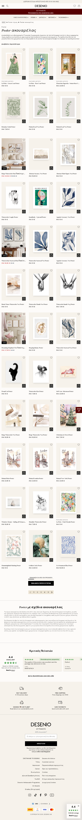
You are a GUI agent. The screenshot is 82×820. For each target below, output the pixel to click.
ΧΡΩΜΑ (33, 17)
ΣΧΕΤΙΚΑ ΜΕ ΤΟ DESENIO (31, 758)
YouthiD (37, 779)
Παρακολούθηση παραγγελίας (52, 765)
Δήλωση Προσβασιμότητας (31, 776)
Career (37, 769)
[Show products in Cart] (79, 6)
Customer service (48, 762)
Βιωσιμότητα (35, 772)
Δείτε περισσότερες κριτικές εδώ (41, 676)
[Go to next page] (52, 592)
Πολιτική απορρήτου (49, 776)
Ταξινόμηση (62, 17)
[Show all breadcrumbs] (4, 22)
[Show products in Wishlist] (74, 6)
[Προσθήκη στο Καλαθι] (24, 78)
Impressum (36, 765)
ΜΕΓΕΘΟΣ (51, 17)
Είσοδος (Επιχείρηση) (32, 789)
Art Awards (36, 786)
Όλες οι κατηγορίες (20, 17)
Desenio (47, 814)
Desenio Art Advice (48, 758)
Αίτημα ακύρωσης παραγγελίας (53, 779)
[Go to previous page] (30, 592)
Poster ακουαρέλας (27, 22)
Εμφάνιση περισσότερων (41, 583)
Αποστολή (41, 744)
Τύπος (38, 762)
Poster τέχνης (13, 22)
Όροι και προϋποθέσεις (50, 769)
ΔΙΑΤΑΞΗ (42, 17)
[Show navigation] (3, 6)
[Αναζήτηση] (7, 6)
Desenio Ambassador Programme (29, 782)
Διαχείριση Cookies (49, 782)
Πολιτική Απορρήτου (44, 751)
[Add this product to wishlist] (24, 49)
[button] (73, 811)
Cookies (45, 772)
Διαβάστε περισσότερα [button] (11, 44)
